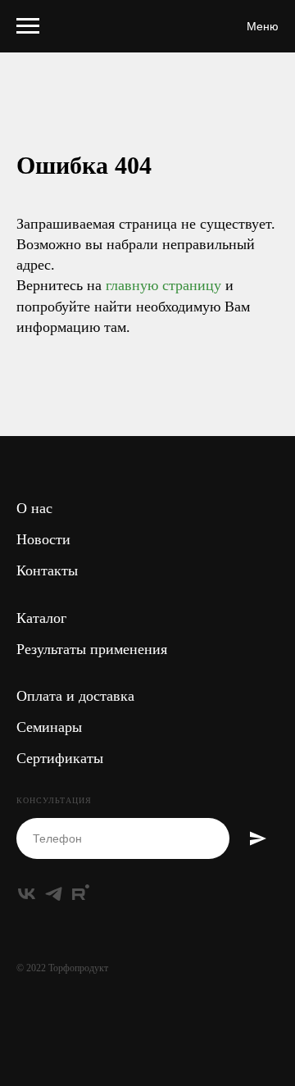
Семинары (49, 727)
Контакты (47, 570)
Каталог (41, 618)
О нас (34, 508)
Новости (43, 539)
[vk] (26, 894)
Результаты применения (91, 649)
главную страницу (163, 285)
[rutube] (80, 894)
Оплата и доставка (75, 696)
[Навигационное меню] (27, 26)
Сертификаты (59, 758)
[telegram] (53, 894)
